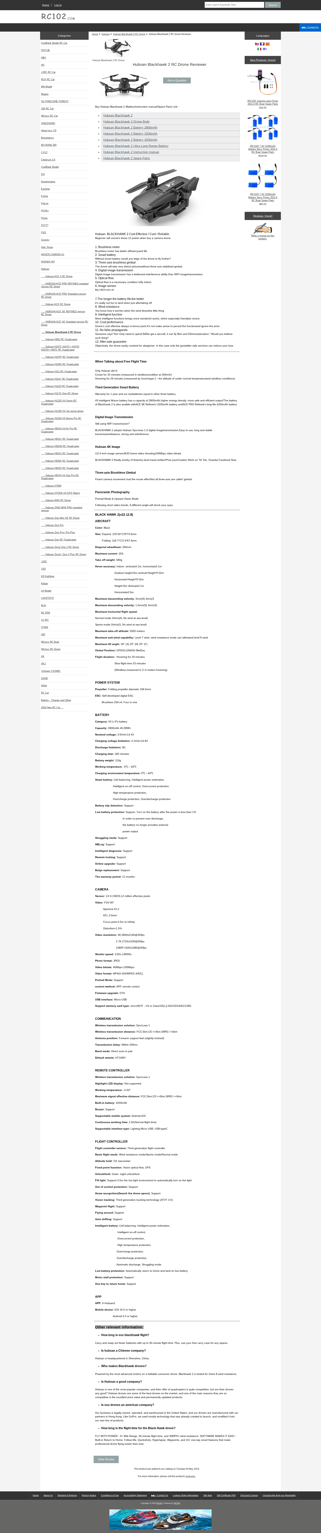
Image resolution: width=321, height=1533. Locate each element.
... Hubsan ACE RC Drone (55, 304)
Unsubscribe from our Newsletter (279, 1495)
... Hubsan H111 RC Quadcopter (59, 371)
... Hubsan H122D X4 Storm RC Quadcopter (59, 402)
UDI (43, 634)
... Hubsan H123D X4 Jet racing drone (62, 411)
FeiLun (44, 203)
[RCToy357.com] (160, 1529)
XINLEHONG (48, 123)
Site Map (207, 1495)
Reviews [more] (262, 215)
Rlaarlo (44, 94)
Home (45, 5)
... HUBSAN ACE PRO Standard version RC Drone (63, 295)
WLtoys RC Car (49, 115)
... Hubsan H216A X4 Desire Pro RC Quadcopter (61, 420)
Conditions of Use (110, 1495)
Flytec (44, 218)
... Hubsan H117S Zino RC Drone (59, 393)
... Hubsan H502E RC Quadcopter (60, 461)
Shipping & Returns (67, 1495)
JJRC (44, 561)
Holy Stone (47, 247)
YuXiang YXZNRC (51, 671)
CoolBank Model (50, 167)
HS (42, 65)
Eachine (45, 188)
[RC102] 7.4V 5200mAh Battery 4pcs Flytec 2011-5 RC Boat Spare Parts (262, 197)
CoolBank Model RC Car (54, 43)
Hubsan (106, 34)
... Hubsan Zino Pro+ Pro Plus (58, 532)
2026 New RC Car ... (52, 707)
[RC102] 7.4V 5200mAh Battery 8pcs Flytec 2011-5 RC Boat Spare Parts (262, 149)
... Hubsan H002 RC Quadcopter (59, 339)
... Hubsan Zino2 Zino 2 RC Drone (60, 547)
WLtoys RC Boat (50, 642)
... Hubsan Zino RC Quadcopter (58, 539)
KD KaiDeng (47, 576)
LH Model (46, 590)
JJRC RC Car (48, 72)
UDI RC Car (47, 108)
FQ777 (44, 225)
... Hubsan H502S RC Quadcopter (60, 468)
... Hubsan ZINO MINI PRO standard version (61, 509)
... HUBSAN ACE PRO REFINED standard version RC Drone (64, 285)
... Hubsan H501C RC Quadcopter (60, 439)
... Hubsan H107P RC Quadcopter (60, 357)
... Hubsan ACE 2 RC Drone (56, 276)
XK (42, 656)
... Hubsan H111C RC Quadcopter (60, 379)
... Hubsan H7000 (51, 485)
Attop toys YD (48, 130)
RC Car (45, 692)
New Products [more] (262, 60)
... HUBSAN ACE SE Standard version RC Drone (64, 323)
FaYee (44, 196)
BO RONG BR (48, 145)
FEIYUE (45, 50)
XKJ (43, 663)
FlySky (45, 210)
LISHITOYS (47, 598)
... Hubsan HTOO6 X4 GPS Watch (60, 493)
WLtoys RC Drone (50, 649)
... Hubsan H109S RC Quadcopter (60, 364)
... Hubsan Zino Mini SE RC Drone (60, 518)
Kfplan (44, 583)
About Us (48, 1495)
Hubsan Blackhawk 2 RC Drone (129, 34)
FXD (43, 232)
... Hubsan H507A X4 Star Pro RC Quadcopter (60, 477)
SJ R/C (45, 620)
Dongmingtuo (48, 181)
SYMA (44, 627)
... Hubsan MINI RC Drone (56, 500)
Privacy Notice (89, 1495)
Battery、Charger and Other (56, 700)
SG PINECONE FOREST (55, 101)
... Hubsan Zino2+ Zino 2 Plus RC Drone (63, 554)
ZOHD (44, 678)
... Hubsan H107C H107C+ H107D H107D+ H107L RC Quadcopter (60, 348)
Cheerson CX (48, 159)
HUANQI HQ (48, 261)
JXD (43, 568)
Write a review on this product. (262, 237)
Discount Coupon (249, 1495)
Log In (58, 5)
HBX (43, 57)
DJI (43, 174)
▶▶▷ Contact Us (310, 27)
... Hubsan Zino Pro (52, 525)
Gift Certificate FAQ (226, 1495)
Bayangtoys (47, 137)
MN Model (46, 86)
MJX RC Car (48, 79)
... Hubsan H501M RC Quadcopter (60, 446)
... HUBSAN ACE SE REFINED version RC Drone (63, 313)
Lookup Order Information (186, 1495)
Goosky (45, 239)
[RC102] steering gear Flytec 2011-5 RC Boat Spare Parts (262, 102)
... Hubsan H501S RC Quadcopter (60, 453)
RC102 (159, 1503)
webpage (190, 1476)
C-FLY (44, 152)
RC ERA (45, 612)
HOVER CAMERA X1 (52, 254)
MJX (43, 605)
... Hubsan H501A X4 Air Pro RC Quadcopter (59, 430)
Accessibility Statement (135, 1495)
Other (44, 685)
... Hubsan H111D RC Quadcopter (60, 386)
